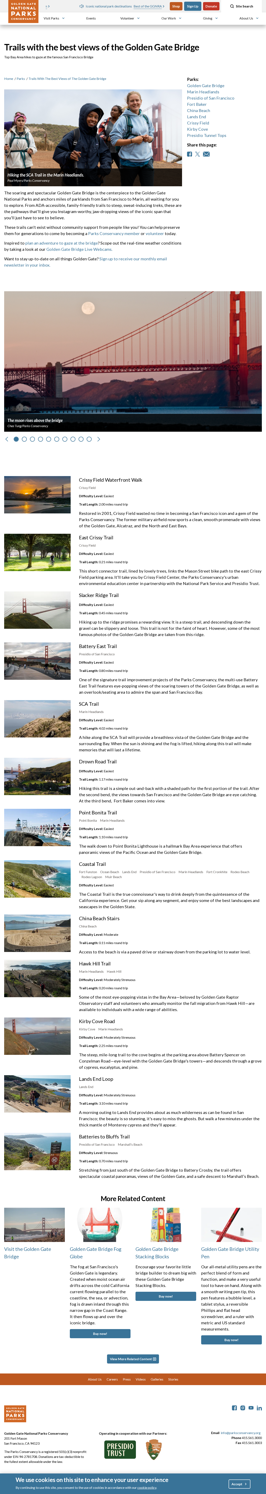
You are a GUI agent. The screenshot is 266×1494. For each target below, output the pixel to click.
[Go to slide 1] (16, 439)
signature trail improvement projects (134, 679)
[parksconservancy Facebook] (234, 1407)
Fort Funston (88, 872)
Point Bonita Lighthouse (135, 845)
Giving (207, 18)
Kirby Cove (197, 129)
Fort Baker (197, 104)
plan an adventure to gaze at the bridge (61, 242)
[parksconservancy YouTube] (251, 1407)
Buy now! (100, 1334)
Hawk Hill (114, 971)
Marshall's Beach (130, 1144)
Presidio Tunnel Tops (206, 135)
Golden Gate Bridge (205, 85)
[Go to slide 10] (89, 439)
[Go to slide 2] (24, 439)
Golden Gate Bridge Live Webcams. (79, 249)
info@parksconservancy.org (241, 1433)
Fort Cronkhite (216, 872)
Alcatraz (124, 525)
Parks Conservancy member (114, 233)
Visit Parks (51, 18)
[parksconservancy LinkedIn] (259, 1407)
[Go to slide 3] (32, 439)
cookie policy (146, 1487)
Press (127, 1379)
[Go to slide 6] (56, 439)
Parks (21, 78)
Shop (176, 6)
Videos (141, 1379)
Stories (173, 1379)
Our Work (168, 18)
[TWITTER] (198, 154)
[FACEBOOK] (189, 154)
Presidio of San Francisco (210, 97)
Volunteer (127, 18)
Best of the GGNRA (114, 6)
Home (8, 78)
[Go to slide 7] (64, 439)
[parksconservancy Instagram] (242, 1407)
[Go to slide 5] (48, 439)
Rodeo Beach (239, 872)
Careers (112, 1379)
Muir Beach (113, 877)
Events (91, 18)
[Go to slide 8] (72, 439)
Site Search (244, 6)
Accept (237, 1484)
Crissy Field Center (162, 577)
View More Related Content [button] (131, 1359)
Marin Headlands (203, 91)
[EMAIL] (206, 154)
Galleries (157, 1379)
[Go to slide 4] (40, 439)
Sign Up (192, 6)
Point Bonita (88, 820)
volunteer (155, 233)
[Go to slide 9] (81, 439)
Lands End (196, 116)
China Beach (198, 110)
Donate (211, 6)
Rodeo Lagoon (91, 877)
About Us (246, 18)
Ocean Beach (109, 872)
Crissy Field (198, 122)
